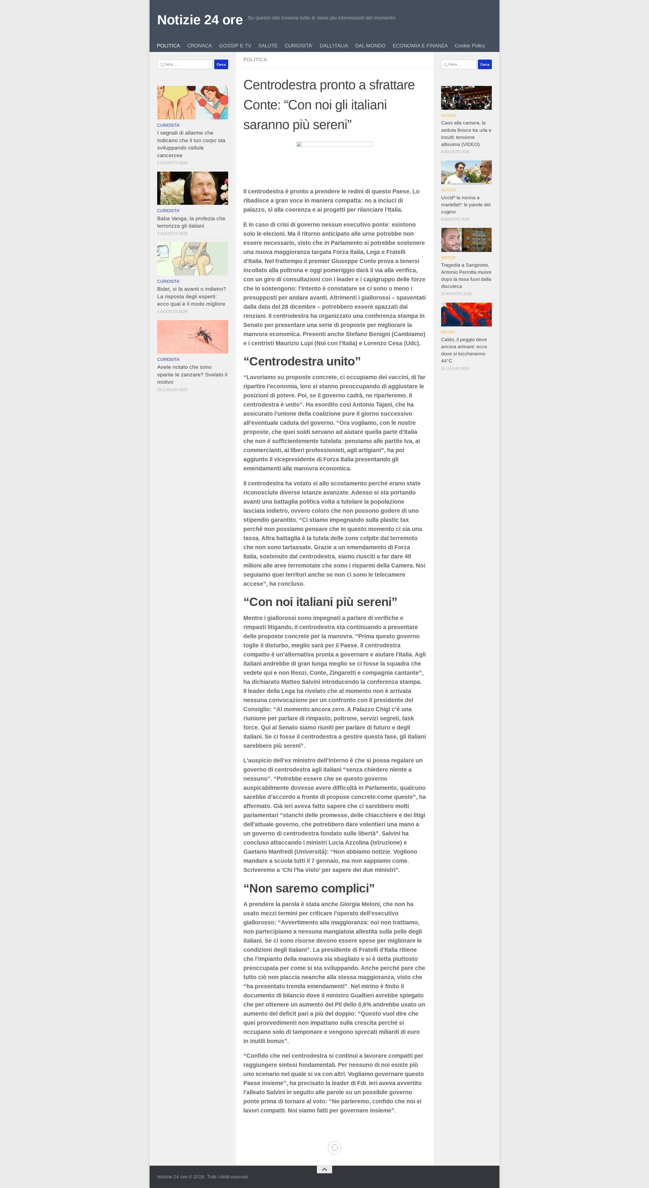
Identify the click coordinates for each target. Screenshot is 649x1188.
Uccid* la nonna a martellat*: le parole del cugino (466, 204)
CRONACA (199, 45)
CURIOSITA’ (299, 45)
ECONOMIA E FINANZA (420, 45)
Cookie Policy (470, 45)
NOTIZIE (448, 115)
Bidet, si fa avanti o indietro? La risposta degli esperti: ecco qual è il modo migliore (191, 296)
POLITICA (168, 45)
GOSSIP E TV (235, 45)
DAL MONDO (370, 45)
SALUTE (268, 45)
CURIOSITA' (168, 125)
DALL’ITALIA (334, 45)
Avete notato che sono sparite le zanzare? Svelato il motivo (192, 374)
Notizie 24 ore (200, 19)
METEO (448, 332)
